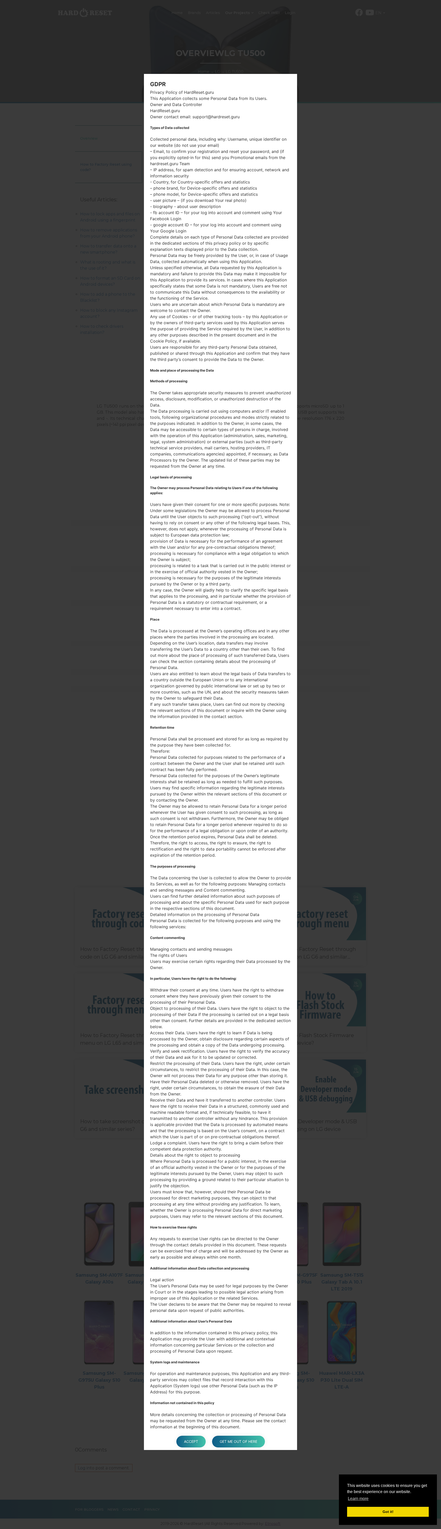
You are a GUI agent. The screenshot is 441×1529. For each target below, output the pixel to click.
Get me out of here (238, 1441)
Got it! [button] (388, 1512)
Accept (191, 1441)
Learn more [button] (358, 1498)
